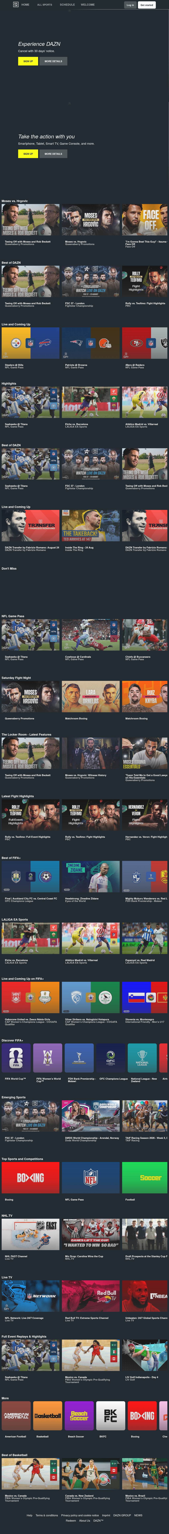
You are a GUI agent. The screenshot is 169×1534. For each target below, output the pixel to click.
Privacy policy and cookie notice (80, 1515)
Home (25, 4)
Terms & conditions (47, 1515)
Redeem (71, 1520)
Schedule (67, 4)
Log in (130, 5)
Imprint (106, 1515)
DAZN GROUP (122, 1515)
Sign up (28, 61)
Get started (147, 5)
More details (53, 61)
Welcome (88, 4)
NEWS (138, 1515)
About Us (84, 1520)
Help (29, 1515)
